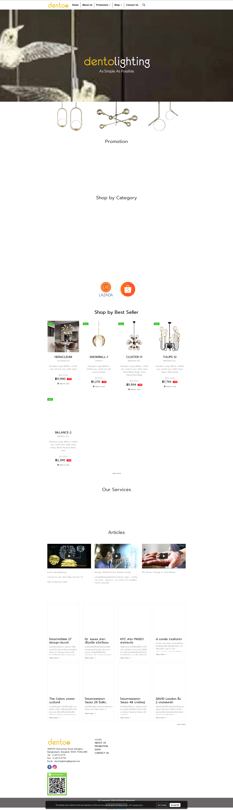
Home (75, 4)
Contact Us (132, 4)
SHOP (98, 749)
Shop (117, 4)
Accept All (175, 805)
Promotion (102, 4)
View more (54, 658)
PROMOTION (101, 746)
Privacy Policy (123, 805)
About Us (87, 4)
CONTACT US (102, 753)
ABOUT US (100, 743)
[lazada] (106, 289)
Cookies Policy (137, 805)
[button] (144, 5)
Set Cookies (162, 805)
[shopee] (128, 289)
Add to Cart (64, 383)
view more (116, 473)
